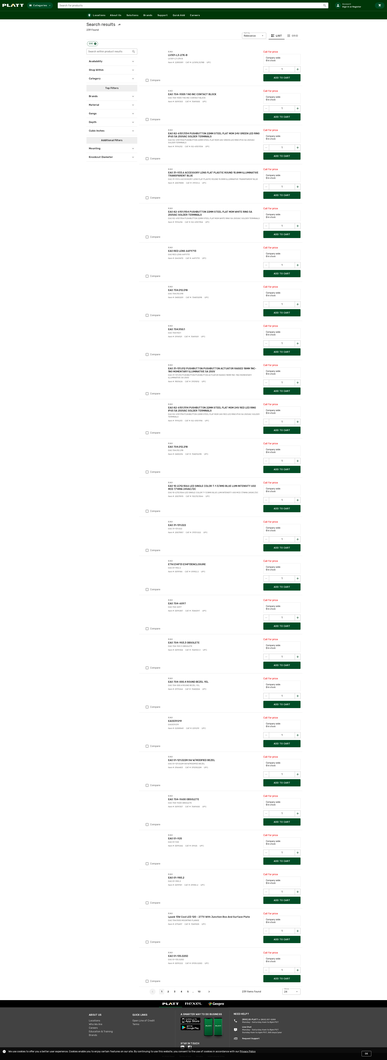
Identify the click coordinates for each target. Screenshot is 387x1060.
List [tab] (279, 35)
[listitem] (352, 5)
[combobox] (193, 5)
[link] (108, 1020)
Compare (155, 80)
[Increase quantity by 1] (297, 69)
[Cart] (380, 5)
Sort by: (247, 33)
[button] (40, 5)
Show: (286, 989)
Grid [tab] (295, 35)
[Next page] (209, 992)
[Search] (325, 5)
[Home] (13, 5)
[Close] (95, 43)
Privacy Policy (248, 1051)
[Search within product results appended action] (133, 51)
